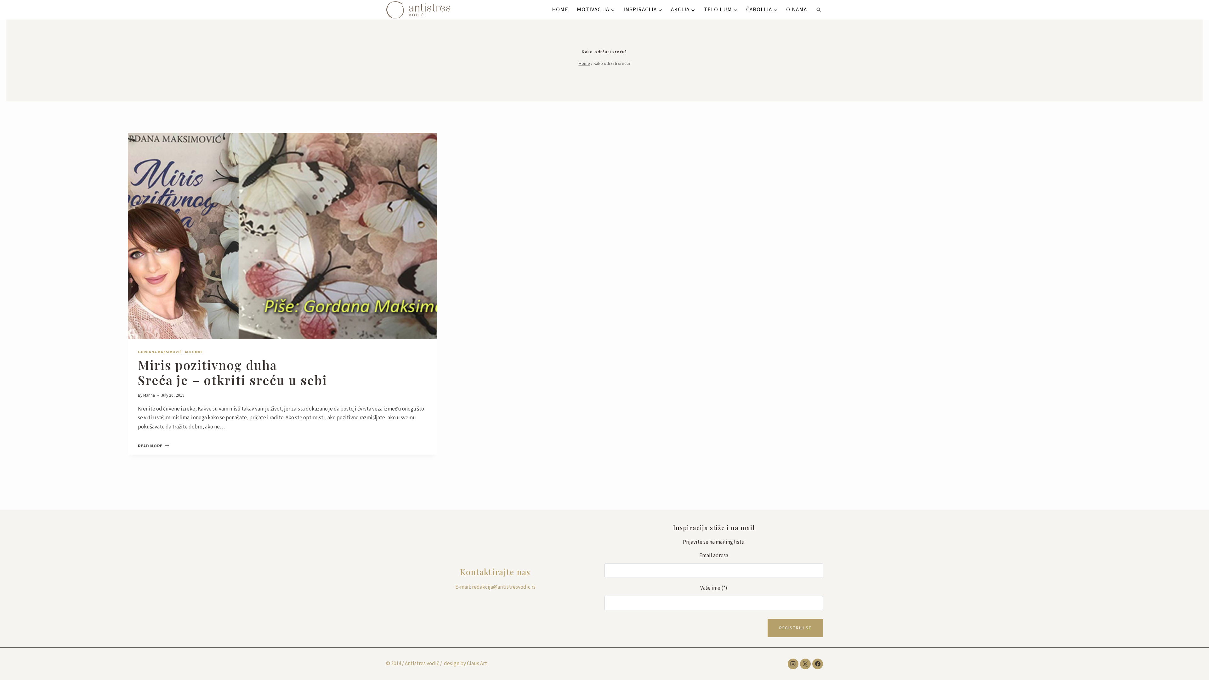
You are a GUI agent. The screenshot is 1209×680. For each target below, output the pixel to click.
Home (560, 10)
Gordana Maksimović (160, 352)
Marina (149, 395)
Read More (153, 446)
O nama (796, 10)
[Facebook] (817, 664)
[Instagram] (793, 664)
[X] (805, 664)
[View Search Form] (818, 9)
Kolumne (194, 352)
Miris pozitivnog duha (232, 372)
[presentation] (282, 236)
